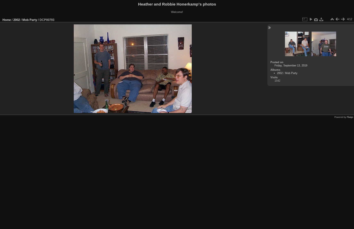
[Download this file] (321, 19)
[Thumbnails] (332, 19)
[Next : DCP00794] (342, 19)
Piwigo (350, 117)
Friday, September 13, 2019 (291, 65)
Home (6, 20)
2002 (16, 20)
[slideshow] (310, 19)
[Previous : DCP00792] (337, 19)
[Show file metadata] (316, 19)
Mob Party (29, 20)
